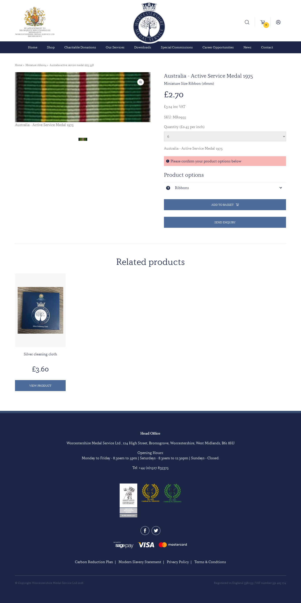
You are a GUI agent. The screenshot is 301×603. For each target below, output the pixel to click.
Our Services (115, 47)
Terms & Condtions (210, 562)
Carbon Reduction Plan (94, 562)
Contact (267, 47)
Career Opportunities (218, 47)
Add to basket (222, 204)
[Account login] (278, 22)
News (247, 47)
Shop (51, 47)
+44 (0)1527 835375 (154, 467)
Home (32, 47)
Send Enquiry (225, 222)
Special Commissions (177, 47)
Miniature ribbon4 (36, 65)
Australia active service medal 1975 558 (72, 65)
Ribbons (182, 188)
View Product (40, 385)
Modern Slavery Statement (140, 562)
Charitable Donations (80, 47)
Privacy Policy (178, 562)
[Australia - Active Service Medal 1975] (82, 139)
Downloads (142, 47)
